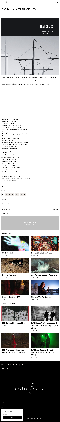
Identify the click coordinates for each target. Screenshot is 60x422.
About (3, 405)
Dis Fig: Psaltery (8, 275)
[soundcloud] (29, 365)
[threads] (10, 365)
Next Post (55, 209)
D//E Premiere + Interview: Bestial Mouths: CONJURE (13, 351)
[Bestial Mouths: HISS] (15, 287)
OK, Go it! (12, 417)
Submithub (4, 371)
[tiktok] (22, 365)
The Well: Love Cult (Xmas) (43, 253)
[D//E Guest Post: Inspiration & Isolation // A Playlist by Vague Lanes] (45, 313)
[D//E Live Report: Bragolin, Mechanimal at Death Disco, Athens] (45, 340)
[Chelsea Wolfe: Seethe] (45, 287)
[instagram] (8, 365)
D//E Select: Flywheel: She (13, 323)
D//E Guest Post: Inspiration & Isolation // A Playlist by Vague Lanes (44, 325)
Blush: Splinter (7, 253)
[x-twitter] (5, 365)
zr (11, 190)
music (9, 190)
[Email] (21, 194)
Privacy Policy (5, 410)
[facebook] (2, 365)
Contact (3, 407)
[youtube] (14, 365)
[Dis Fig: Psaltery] (15, 265)
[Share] (58, 13)
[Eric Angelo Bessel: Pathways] (45, 265)
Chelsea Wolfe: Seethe (41, 297)
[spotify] (19, 365)
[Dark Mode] (55, 2)
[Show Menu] (2, 2)
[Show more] (24, 194)
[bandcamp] (16, 365)
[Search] (58, 2)
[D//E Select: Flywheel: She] (15, 313)
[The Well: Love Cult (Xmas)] (45, 243)
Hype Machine (5, 368)
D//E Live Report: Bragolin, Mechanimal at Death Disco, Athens (43, 352)
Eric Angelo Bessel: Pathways (44, 275)
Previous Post (6, 209)
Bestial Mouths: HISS (10, 297)
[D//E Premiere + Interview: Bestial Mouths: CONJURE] (15, 340)
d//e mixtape (4, 190)
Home (3, 402)
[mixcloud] (25, 365)
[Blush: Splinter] (15, 243)
